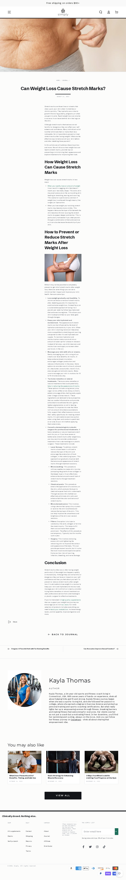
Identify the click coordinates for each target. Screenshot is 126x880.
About (46, 831)
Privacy (29, 846)
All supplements (14, 831)
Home (58, 80)
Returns (29, 841)
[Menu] (9, 12)
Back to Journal (65, 634)
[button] (101, 12)
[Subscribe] (116, 831)
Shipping (29, 836)
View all (63, 795)
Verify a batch (13, 841)
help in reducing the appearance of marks (63, 386)
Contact (29, 831)
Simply (16, 866)
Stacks (10, 836)
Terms (28, 851)
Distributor (48, 846)
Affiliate (47, 841)
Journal (65, 80)
